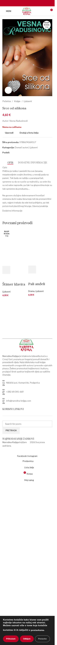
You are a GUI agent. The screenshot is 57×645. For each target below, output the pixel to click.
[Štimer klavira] (14, 247)
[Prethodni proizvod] (43, 101)
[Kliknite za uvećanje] (8, 90)
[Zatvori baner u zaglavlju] (51, 3)
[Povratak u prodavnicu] (46, 101)
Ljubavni (28, 101)
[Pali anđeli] (40, 246)
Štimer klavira (13, 284)
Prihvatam (11, 639)
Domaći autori (21, 147)
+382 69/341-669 (15, 391)
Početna (6, 101)
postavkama (37, 630)
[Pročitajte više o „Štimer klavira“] (6, 270)
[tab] (10, 162)
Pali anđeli (36, 284)
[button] (32, 270)
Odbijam (27, 639)
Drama (31, 291)
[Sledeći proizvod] (50, 101)
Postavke (42, 639)
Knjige (17, 101)
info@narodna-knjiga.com (18, 400)
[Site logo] (27, 11)
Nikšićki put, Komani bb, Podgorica (23, 382)
